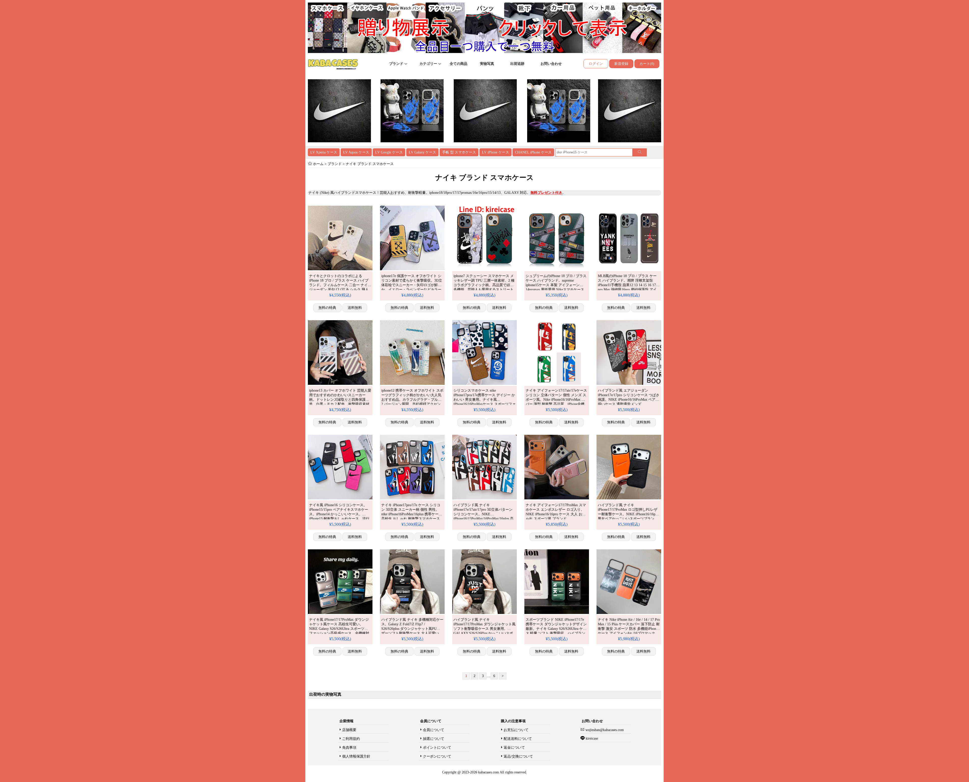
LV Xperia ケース (323, 152)
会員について (433, 730)
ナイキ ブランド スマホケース (369, 164)
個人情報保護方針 (356, 756)
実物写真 (487, 64)
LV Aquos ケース (356, 152)
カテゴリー (428, 64)
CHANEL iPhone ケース (533, 152)
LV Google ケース (389, 152)
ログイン (596, 64)
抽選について (433, 739)
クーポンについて (437, 756)
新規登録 (621, 64)
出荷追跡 (517, 64)
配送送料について (518, 739)
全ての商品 (458, 64)
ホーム (318, 164)
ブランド (396, 64)
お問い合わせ (551, 64)
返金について (514, 747)
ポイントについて (437, 747)
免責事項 (349, 747)
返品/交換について (518, 756)
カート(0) (646, 64)
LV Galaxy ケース (422, 152)
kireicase (592, 738)
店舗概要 (349, 730)
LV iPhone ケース (495, 152)
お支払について (516, 730)
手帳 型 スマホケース (459, 152)
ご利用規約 (351, 739)
